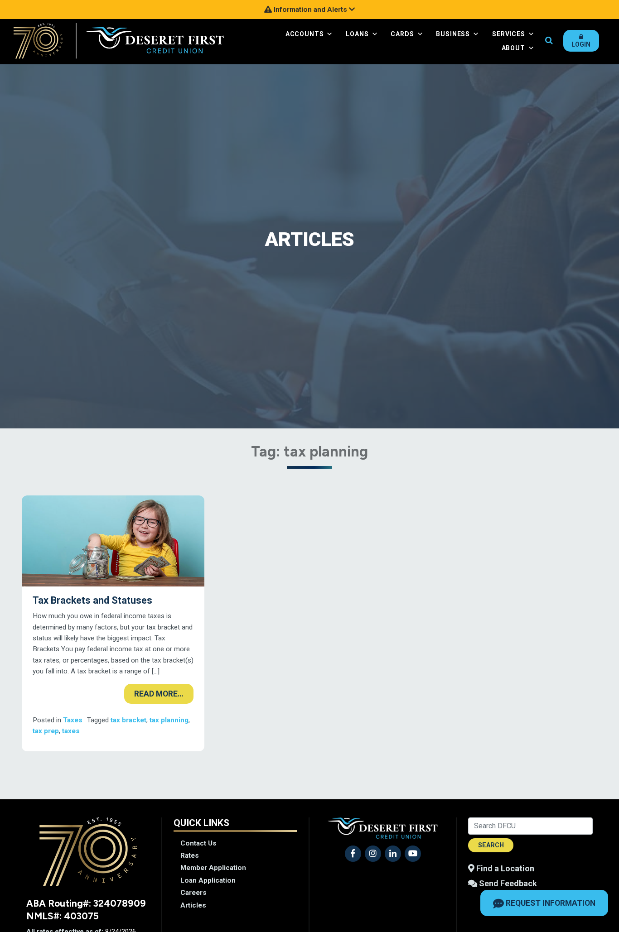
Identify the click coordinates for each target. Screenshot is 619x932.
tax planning (169, 720)
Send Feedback (507, 883)
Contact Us (198, 843)
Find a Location (504, 868)
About (513, 48)
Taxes (72, 720)
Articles (193, 905)
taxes (71, 731)
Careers (193, 893)
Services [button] (508, 34)
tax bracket (128, 720)
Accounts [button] (304, 34)
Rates (189, 855)
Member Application (213, 868)
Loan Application (208, 880)
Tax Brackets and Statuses (92, 600)
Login (580, 44)
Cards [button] (402, 34)
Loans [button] (357, 34)
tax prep (46, 731)
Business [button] (453, 34)
